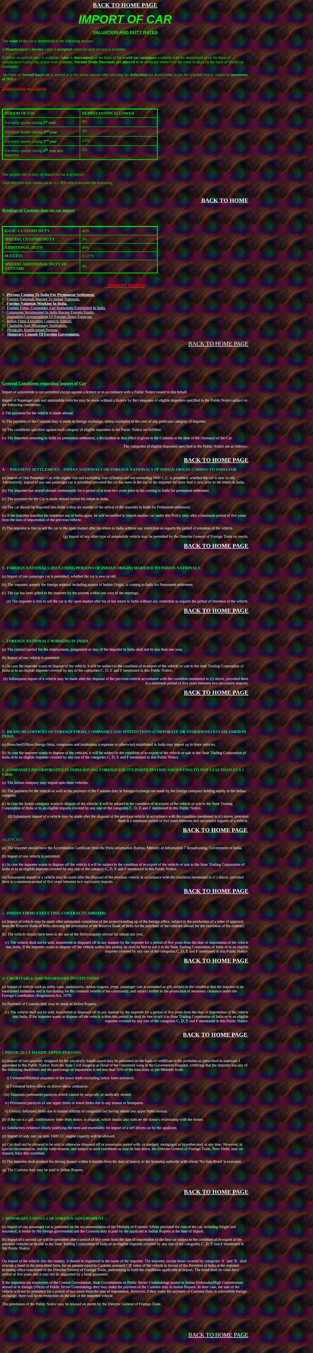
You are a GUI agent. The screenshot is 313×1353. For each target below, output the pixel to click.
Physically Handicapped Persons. (32, 330)
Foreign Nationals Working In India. (37, 303)
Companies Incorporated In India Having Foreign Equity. (50, 312)
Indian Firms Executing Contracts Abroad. (39, 321)
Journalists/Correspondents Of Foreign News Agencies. (49, 317)
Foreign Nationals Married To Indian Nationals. (43, 299)
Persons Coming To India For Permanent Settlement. (51, 295)
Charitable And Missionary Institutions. (37, 325)
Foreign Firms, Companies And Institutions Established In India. (56, 308)
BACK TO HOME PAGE (125, 5)
